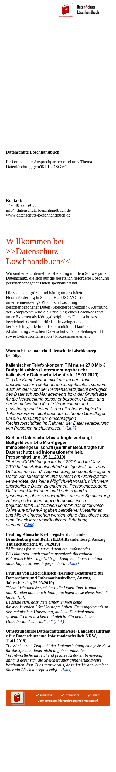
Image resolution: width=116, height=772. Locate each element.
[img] (78, 9)
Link (71, 428)
